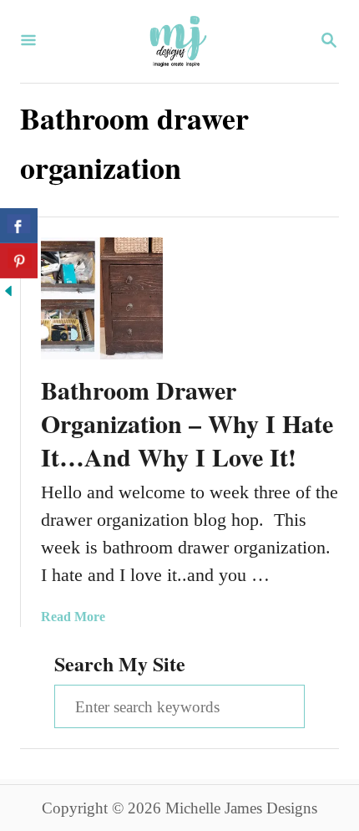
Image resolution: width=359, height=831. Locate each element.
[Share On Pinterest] (19, 260)
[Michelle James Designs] (178, 41)
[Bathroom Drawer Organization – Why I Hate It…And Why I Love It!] (102, 298)
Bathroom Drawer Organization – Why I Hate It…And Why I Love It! (187, 423)
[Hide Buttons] (8, 293)
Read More (73, 616)
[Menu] (28, 42)
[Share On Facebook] (19, 225)
